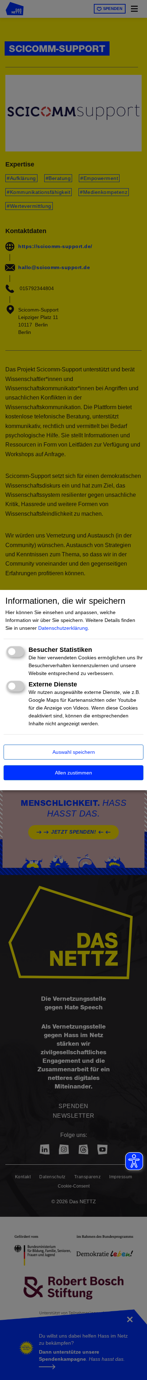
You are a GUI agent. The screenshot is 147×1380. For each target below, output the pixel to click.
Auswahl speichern (73, 752)
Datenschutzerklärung (63, 628)
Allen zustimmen (73, 773)
